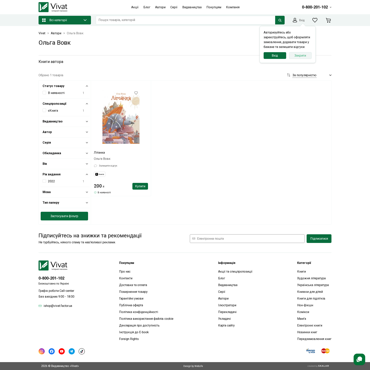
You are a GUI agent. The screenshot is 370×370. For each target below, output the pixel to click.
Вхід (275, 55)
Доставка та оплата (133, 285)
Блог (221, 278)
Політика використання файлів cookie (146, 319)
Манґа (301, 319)
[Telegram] (72, 351)
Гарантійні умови (131, 298)
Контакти (125, 278)
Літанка (99, 152)
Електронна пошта (210, 238)
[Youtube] (62, 351)
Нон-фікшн (305, 305)
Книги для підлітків (311, 298)
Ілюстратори (227, 305)
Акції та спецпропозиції (235, 271)
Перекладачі (227, 312)
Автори (223, 298)
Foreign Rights (129, 339)
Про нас (124, 271)
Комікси (303, 312)
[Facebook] (52, 351)
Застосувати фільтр (64, 216)
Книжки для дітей (310, 292)
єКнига (53, 110)
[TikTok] (82, 351)
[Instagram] (42, 351)
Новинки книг (307, 332)
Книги (301, 271)
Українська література (313, 285)
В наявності (56, 93)
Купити (140, 186)
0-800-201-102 (51, 278)
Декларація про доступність (139, 325)
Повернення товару (133, 292)
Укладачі (224, 319)
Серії (221, 292)
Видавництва (227, 285)
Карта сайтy (226, 325)
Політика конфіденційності (138, 312)
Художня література (311, 278)
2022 (51, 181)
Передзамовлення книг (314, 339)
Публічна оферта (131, 305)
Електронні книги (309, 325)
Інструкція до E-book (134, 332)
